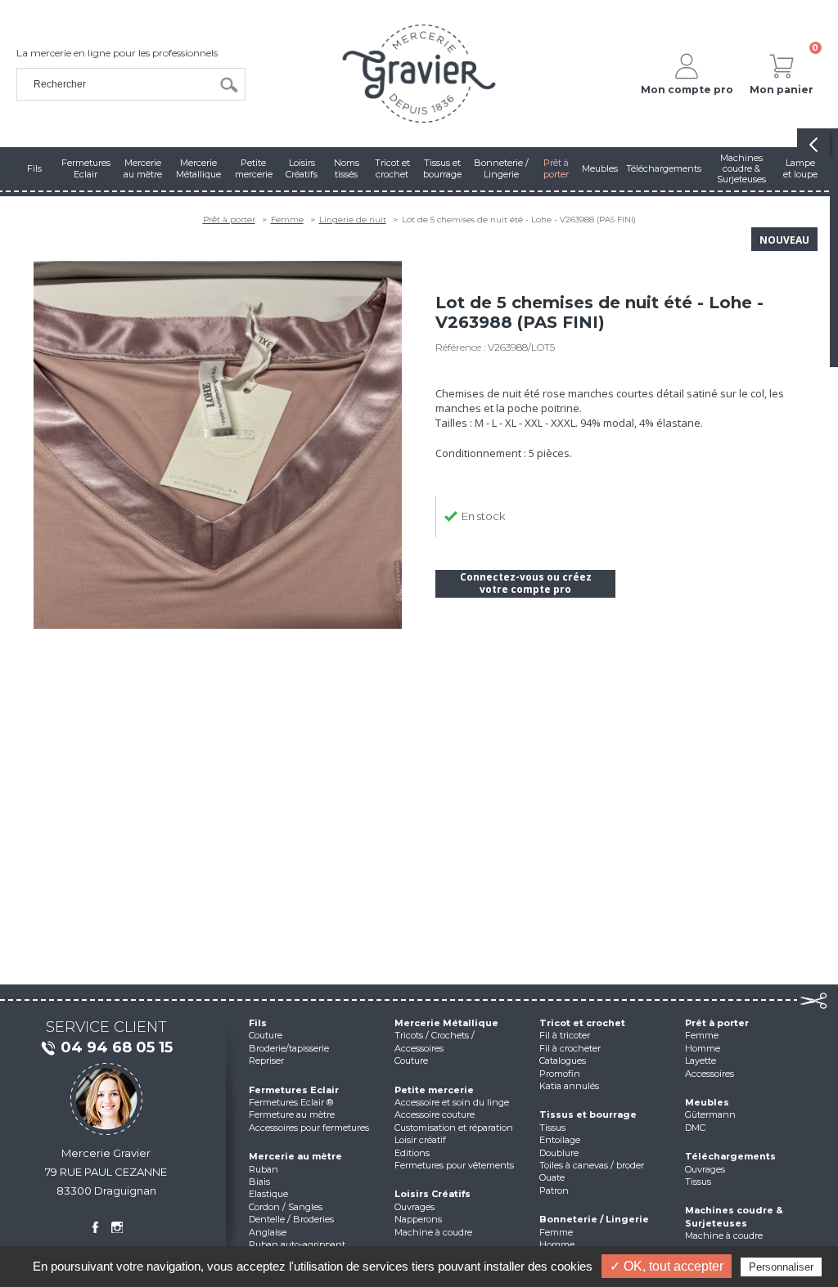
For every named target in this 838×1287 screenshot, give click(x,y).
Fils (258, 1023)
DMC (695, 1127)
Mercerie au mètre (295, 1156)
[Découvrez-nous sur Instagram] (117, 1227)
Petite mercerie (434, 1090)
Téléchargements (730, 1156)
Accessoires (709, 1073)
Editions (412, 1153)
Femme (287, 219)
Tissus (552, 1127)
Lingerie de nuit (352, 219)
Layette (700, 1060)
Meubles (707, 1102)
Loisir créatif (420, 1140)
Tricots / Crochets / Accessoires (434, 1041)
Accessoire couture (434, 1114)
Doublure (559, 1153)
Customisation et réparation (453, 1127)
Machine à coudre (433, 1232)
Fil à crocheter (570, 1048)
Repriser (266, 1060)
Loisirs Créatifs (432, 1194)
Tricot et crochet (582, 1023)
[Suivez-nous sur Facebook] (95, 1227)
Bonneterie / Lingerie (594, 1219)
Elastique (268, 1194)
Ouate (552, 1177)
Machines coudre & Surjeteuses (734, 1216)
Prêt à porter (229, 219)
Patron (554, 1190)
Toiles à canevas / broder (591, 1165)
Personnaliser (781, 1267)
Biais (259, 1181)
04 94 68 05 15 (117, 1047)
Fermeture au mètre (292, 1114)
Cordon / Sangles (285, 1207)
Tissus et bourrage (588, 1114)
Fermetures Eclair (294, 1090)
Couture (265, 1035)
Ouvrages (414, 1207)
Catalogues (562, 1060)
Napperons (418, 1219)
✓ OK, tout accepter (666, 1266)
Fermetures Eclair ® (291, 1102)
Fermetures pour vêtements (454, 1165)
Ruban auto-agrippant (297, 1244)
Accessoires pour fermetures (309, 1127)
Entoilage (559, 1140)
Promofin (559, 1073)
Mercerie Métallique (446, 1023)
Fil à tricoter (564, 1035)
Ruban (263, 1169)
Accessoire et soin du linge (451, 1102)
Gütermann (710, 1114)
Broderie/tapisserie (289, 1048)
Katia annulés (569, 1086)
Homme (556, 1244)
